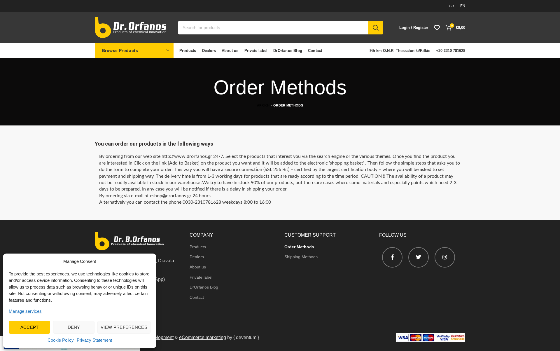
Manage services (25, 311)
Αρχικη (263, 105)
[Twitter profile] (418, 257)
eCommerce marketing (202, 337)
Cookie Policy (61, 340)
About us (198, 267)
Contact (197, 297)
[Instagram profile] (445, 257)
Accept (29, 327)
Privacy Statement (94, 340)
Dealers (197, 256)
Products (198, 247)
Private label (201, 277)
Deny (74, 327)
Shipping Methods (301, 256)
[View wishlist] (437, 28)
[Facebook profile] (392, 257)
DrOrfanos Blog (204, 287)
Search (375, 27)
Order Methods (299, 247)
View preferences (124, 327)
